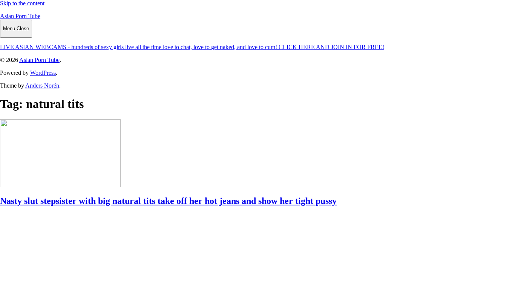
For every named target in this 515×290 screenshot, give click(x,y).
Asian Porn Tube (20, 16)
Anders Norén (42, 85)
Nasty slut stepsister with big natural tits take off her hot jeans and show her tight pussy (168, 201)
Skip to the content (22, 3)
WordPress (43, 72)
